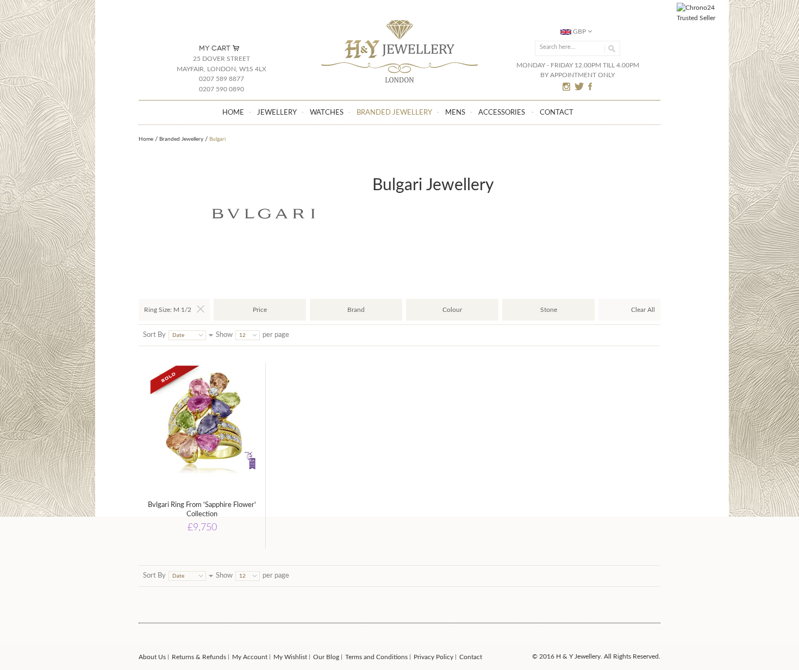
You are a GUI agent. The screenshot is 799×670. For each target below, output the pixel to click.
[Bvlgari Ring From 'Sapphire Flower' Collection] (202, 426)
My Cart (214, 48)
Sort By (154, 335)
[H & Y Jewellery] (400, 21)
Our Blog (326, 657)
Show (224, 335)
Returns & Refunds (199, 657)
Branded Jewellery (181, 139)
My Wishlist (290, 657)
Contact (470, 657)
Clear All (643, 309)
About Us (152, 657)
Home (146, 139)
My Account (249, 657)
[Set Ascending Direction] (211, 335)
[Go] (610, 48)
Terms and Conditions (376, 657)
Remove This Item (200, 309)
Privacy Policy (433, 657)
